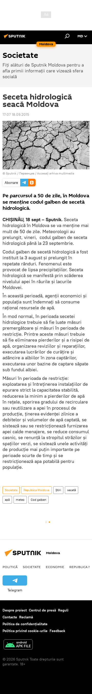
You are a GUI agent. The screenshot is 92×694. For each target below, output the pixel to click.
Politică (10, 566)
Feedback (57, 630)
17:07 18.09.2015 (16, 114)
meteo (20, 500)
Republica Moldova (36, 490)
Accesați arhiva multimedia (55, 173)
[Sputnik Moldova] (15, 38)
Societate (11, 490)
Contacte (10, 617)
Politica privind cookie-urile (25, 630)
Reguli (63, 610)
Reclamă (26, 617)
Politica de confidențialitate (25, 624)
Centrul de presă (42, 610)
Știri (58, 490)
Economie (55, 566)
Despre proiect (15, 610)
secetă (71, 490)
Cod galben (38, 500)
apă (7, 500)
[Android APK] (18, 645)
